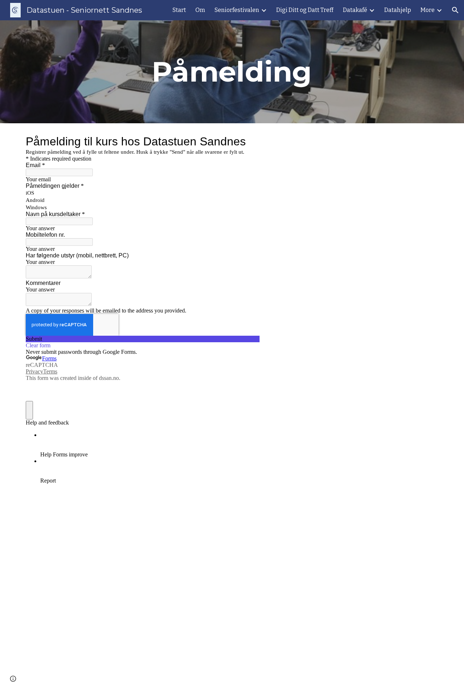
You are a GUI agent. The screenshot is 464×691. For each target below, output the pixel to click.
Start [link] (179, 10)
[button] (455, 10)
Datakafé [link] (355, 10)
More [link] (427, 10)
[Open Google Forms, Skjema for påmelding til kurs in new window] (248, 141)
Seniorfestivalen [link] (237, 10)
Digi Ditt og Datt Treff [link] (305, 10)
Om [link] (200, 10)
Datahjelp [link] (397, 10)
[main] (232, 71)
